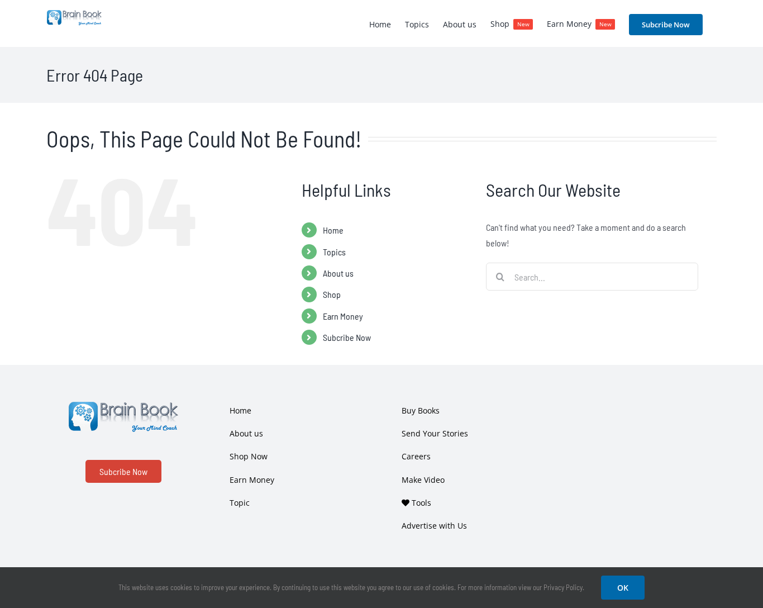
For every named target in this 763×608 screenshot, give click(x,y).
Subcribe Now (347, 337)
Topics (334, 251)
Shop (332, 294)
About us (338, 273)
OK (622, 587)
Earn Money (343, 316)
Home (333, 230)
